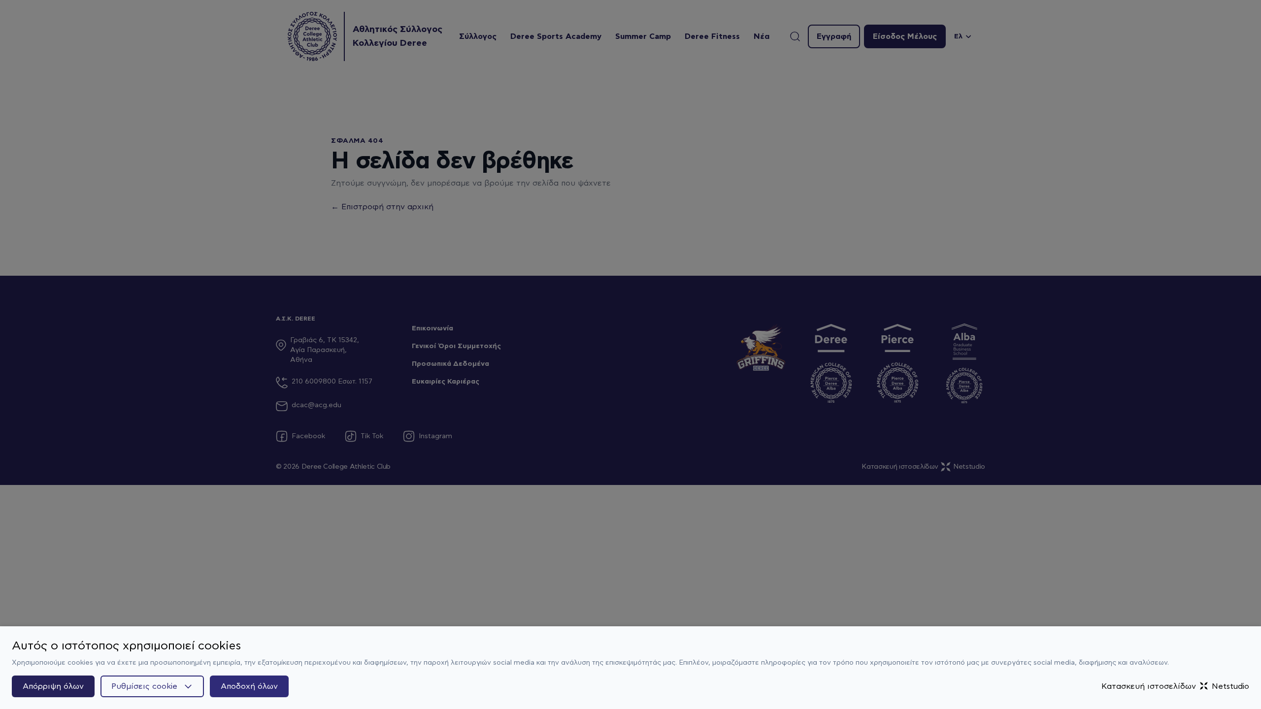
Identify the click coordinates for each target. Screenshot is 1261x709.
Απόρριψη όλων (53, 686)
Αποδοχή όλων (249, 686)
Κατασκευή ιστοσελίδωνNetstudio (1175, 686)
